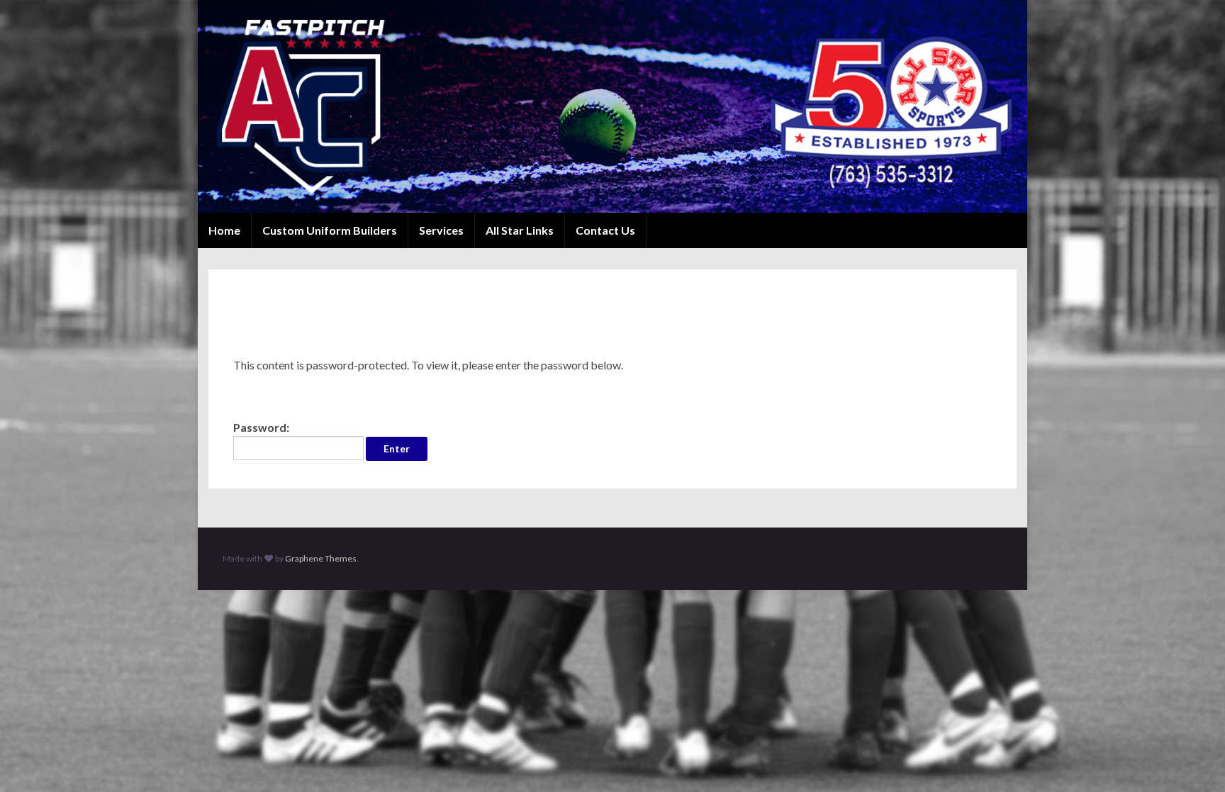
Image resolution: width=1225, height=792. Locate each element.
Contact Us (605, 230)
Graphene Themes (321, 558)
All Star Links (520, 230)
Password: (261, 427)
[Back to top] (1193, 760)
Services (441, 230)
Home (224, 230)
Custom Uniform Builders (329, 230)
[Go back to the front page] (612, 106)
